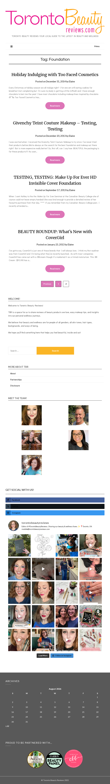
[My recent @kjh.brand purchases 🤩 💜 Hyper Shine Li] (67, 593)
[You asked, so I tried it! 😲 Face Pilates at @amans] (90, 569)
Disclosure (15, 385)
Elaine (72, 81)
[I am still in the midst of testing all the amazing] (90, 640)
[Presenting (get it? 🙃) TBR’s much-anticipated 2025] (90, 616)
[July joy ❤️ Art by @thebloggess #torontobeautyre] (43, 545)
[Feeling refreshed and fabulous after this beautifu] (90, 593)
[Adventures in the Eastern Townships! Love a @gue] (19, 545)
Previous (47, 284)
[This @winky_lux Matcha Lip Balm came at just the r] (19, 616)
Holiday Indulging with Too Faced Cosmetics (55, 74)
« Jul (7, 726)
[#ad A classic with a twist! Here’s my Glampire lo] (67, 640)
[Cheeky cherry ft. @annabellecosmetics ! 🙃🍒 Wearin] (43, 593)
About (13, 373)
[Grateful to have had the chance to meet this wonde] (67, 569)
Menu (97, 46)
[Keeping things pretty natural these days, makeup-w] (19, 593)
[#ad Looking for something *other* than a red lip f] (19, 640)
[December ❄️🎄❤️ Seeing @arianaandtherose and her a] (67, 616)
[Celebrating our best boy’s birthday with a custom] (67, 545)
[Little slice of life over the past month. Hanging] (43, 640)
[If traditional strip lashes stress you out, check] (90, 545)
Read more (55, 106)
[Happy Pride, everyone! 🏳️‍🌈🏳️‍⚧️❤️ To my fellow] (19, 569)
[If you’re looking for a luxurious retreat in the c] (43, 569)
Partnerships (16, 379)
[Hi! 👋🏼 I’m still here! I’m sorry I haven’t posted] (43, 616)
